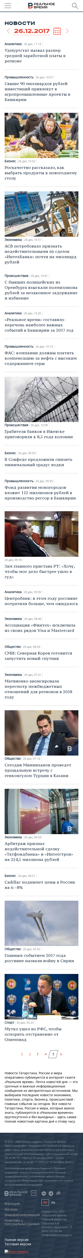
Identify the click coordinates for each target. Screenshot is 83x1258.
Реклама (11, 1209)
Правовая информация (22, 1215)
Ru (45, 1202)
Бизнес (10, 161)
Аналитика (13, 44)
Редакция (12, 1204)
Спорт (9, 1022)
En (53, 1203)
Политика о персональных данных (22, 1222)
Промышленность (19, 77)
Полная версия (17, 1239)
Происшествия (16, 276)
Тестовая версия (18, 1244)
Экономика (13, 240)
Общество (13, 647)
